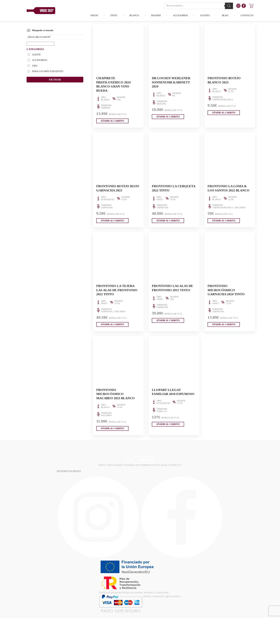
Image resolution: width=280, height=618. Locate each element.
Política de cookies (132, 592)
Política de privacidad (110, 592)
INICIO (102, 465)
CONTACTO (174, 465)
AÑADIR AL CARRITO (112, 121)
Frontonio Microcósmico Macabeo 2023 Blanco (115, 394)
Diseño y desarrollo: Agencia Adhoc (162, 596)
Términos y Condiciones (156, 592)
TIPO (34, 65)
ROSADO (130, 465)
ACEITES (155, 465)
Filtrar (55, 79)
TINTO (110, 465)
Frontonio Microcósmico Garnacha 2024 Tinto (226, 290)
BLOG (164, 465)
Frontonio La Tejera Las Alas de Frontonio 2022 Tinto (116, 290)
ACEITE (36, 54)
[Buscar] (229, 6)
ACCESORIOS (39, 60)
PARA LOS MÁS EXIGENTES (47, 71)
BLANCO (119, 465)
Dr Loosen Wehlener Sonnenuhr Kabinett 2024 (171, 82)
